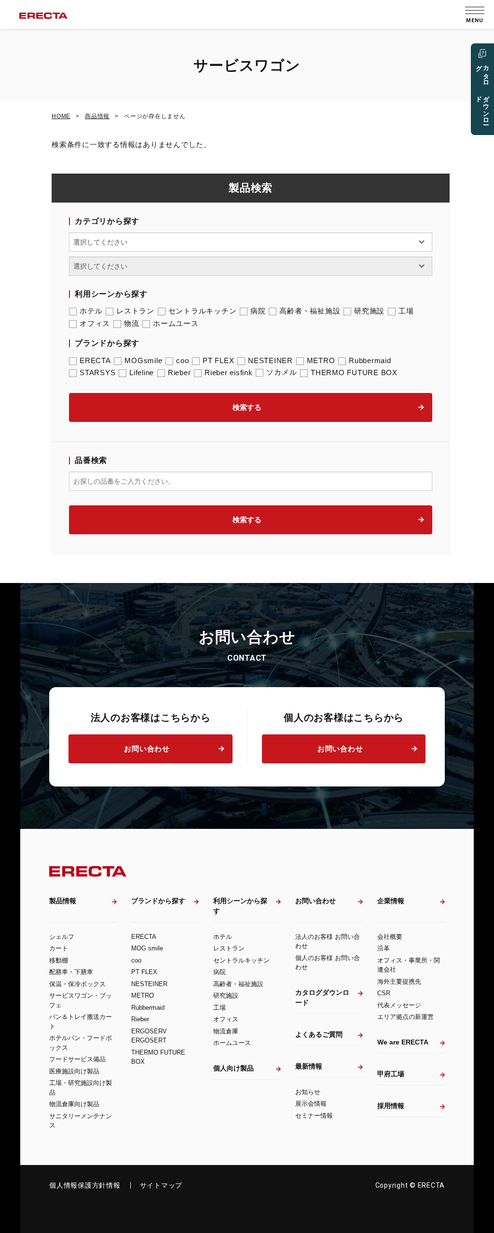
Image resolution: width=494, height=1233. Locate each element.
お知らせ (307, 1092)
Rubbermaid (370, 360)
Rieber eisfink (229, 372)
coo (182, 360)
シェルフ (61, 936)
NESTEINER (270, 360)
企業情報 (390, 901)
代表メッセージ (399, 1005)
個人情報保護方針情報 (85, 1185)
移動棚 (58, 960)
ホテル (91, 311)
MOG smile (147, 948)
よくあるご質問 (319, 1034)
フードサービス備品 (77, 1059)
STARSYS (97, 372)
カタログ (482, 91)
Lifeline (141, 372)
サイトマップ (161, 1185)
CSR (383, 993)
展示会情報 (311, 1103)
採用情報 (390, 1106)
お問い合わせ (147, 749)
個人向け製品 (233, 1068)
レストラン (135, 311)
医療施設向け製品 (74, 1071)
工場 (406, 311)
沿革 (383, 948)
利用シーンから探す (240, 906)
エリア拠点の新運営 (405, 1016)
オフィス (95, 323)
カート (58, 948)
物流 (131, 323)
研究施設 (369, 311)
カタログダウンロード (322, 997)
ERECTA (95, 360)
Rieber (179, 372)
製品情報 (62, 901)
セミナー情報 (314, 1115)
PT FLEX (218, 360)
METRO (321, 360)
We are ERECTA (402, 1042)
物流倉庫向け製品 (74, 1104)
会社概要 (389, 936)
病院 (258, 311)
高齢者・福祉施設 (309, 311)
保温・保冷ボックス (77, 984)
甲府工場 (390, 1074)
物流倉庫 (225, 1031)
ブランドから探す (158, 901)
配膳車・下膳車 (71, 972)
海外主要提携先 (399, 981)
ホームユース (176, 323)
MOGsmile (143, 360)
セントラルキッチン (202, 311)
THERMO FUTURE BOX (354, 372)
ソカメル (281, 372)
